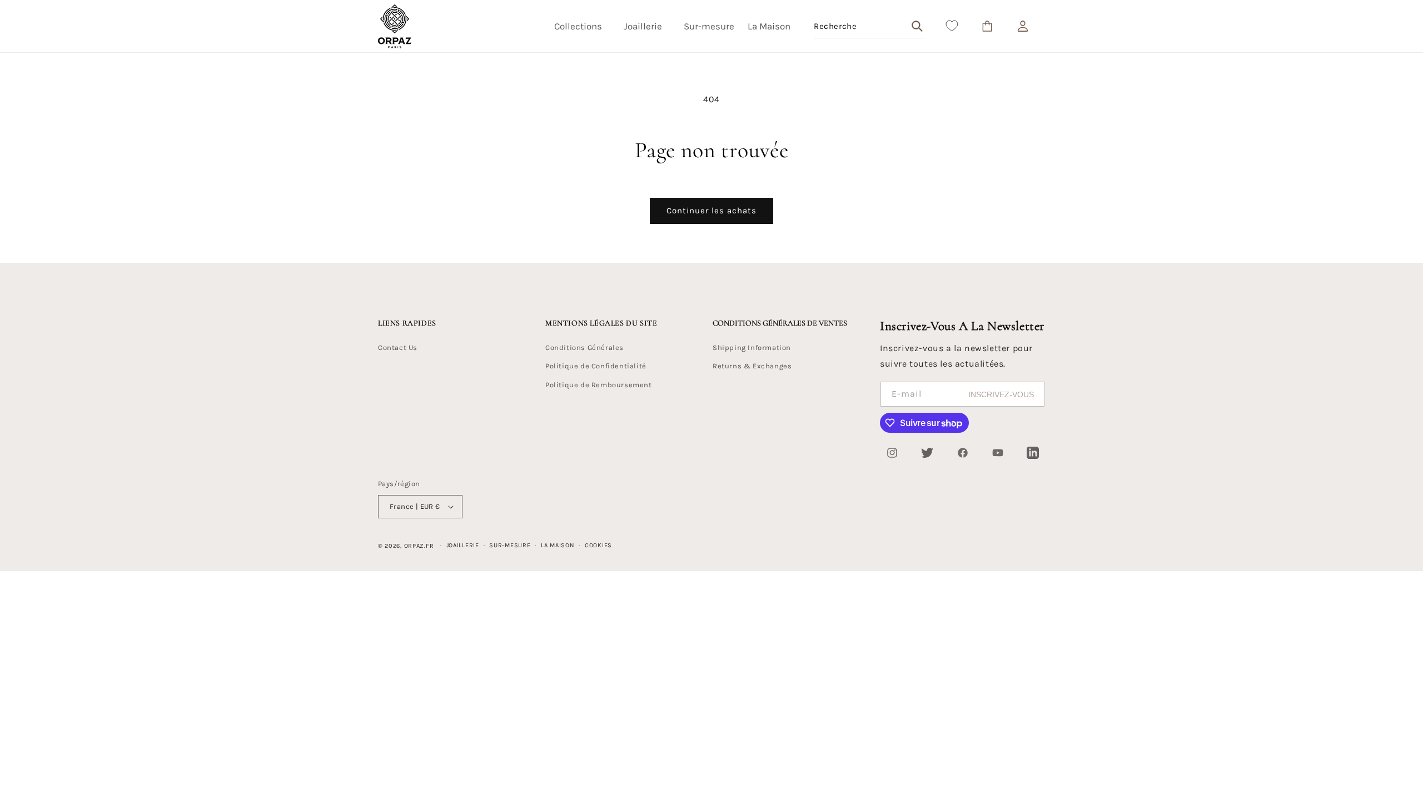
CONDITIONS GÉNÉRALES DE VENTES (780, 323)
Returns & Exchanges (752, 366)
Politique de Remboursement (598, 385)
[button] (582, 26)
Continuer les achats (711, 211)
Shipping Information (752, 347)
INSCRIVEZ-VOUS (1001, 394)
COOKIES (598, 545)
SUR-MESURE (509, 545)
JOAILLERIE (462, 545)
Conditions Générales (584, 347)
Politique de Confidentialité (595, 366)
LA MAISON (557, 545)
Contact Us (397, 347)
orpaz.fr (419, 545)
